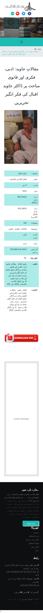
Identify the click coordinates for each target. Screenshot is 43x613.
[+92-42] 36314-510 (28, 572)
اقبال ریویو (35, 547)
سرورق (36, 532)
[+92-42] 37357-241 (28, 585)
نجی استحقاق (34, 536)
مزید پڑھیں (30, 523)
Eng (12, 13)
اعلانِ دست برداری (32, 540)
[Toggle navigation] (21, 42)
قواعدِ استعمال (34, 543)
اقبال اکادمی (27, 599)
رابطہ (37, 550)
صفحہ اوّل (37, 49)
